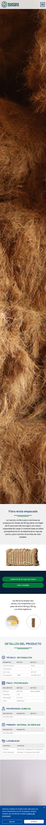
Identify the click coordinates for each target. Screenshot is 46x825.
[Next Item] (42, 250)
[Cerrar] (43, 808)
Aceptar (34, 821)
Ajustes (12, 821)
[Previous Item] (4, 250)
